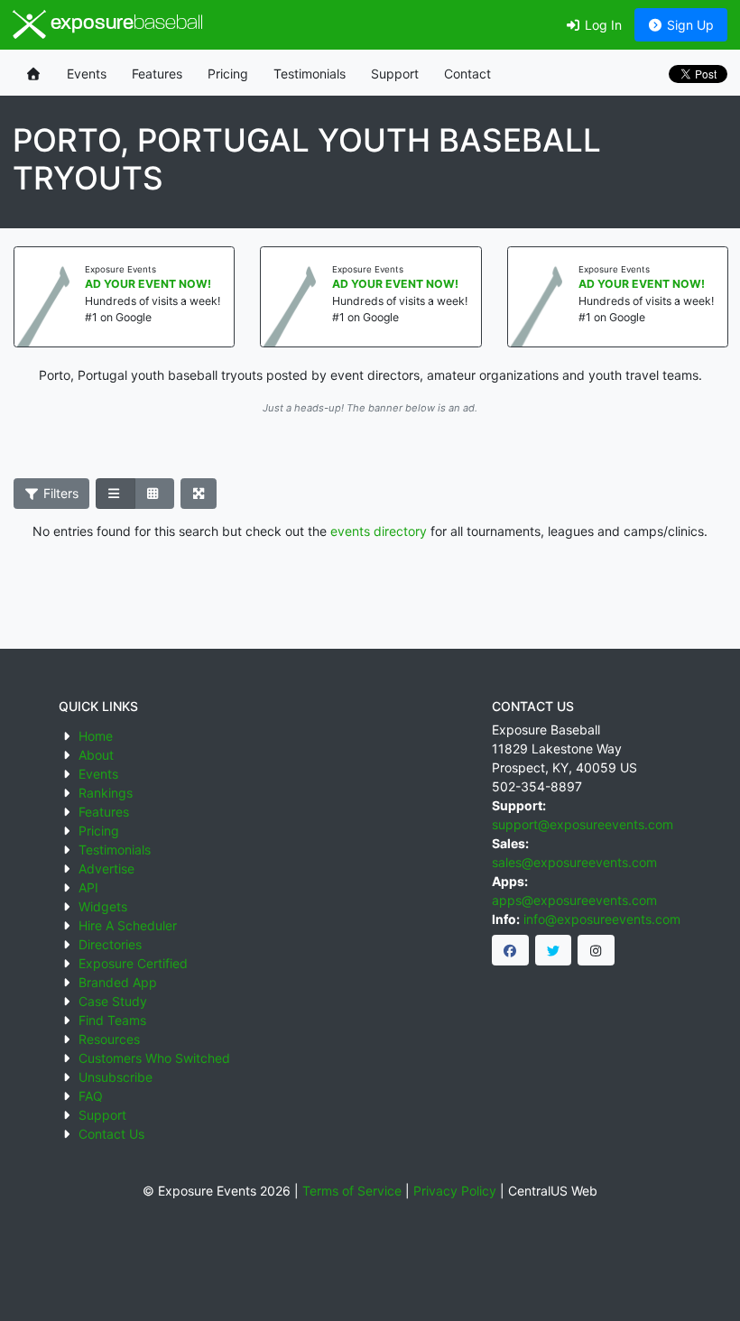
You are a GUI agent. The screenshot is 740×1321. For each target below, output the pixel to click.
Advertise (106, 868)
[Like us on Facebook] (510, 950)
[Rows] (115, 493)
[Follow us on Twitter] (553, 950)
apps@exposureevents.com (574, 900)
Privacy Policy (454, 1190)
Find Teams (112, 1020)
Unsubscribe (116, 1077)
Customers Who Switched (154, 1058)
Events (86, 73)
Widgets (103, 906)
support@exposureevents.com (582, 824)
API (88, 887)
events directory (378, 531)
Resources (109, 1039)
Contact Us (111, 1133)
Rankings (106, 792)
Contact (467, 73)
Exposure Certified (133, 963)
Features (157, 73)
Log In (601, 24)
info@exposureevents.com (601, 919)
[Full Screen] (198, 493)
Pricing (228, 73)
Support (395, 73)
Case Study (113, 1001)
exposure (124, 24)
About (96, 754)
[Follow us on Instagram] (596, 950)
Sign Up (688, 24)
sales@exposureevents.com (574, 862)
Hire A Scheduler (128, 925)
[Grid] (154, 493)
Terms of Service (352, 1190)
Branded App (118, 982)
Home (96, 736)
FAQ (91, 1096)
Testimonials (309, 73)
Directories (110, 944)
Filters (59, 493)
